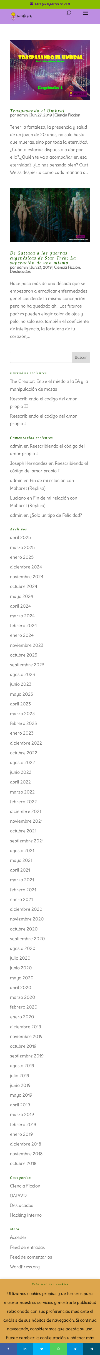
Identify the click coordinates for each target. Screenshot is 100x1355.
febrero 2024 (23, 625)
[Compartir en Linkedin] (25, 1349)
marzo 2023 (22, 713)
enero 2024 (22, 635)
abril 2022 (20, 782)
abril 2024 (20, 606)
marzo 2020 (22, 997)
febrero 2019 (23, 1124)
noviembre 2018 (26, 1153)
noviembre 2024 (26, 576)
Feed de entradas (27, 1247)
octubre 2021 (23, 831)
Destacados (20, 271)
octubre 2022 (23, 752)
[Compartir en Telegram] (75, 1349)
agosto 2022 (22, 762)
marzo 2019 (22, 1114)
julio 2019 (19, 1075)
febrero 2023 (23, 723)
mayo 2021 (21, 860)
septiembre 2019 (27, 1056)
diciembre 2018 (25, 1144)
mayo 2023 (21, 694)
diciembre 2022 (26, 743)
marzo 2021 (22, 879)
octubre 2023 (23, 655)
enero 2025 (22, 557)
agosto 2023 (22, 674)
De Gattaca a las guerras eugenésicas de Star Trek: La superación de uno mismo (43, 257)
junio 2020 (21, 967)
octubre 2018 (23, 1163)
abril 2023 (20, 704)
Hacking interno (26, 1215)
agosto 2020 (23, 948)
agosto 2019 (22, 1065)
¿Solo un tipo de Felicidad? (56, 515)
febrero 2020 (24, 1007)
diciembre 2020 (26, 909)
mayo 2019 (21, 1095)
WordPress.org (25, 1266)
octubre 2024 (23, 586)
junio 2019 (20, 1085)
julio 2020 (20, 958)
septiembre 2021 (27, 841)
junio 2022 (20, 772)
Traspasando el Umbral (37, 110)
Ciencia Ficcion (67, 115)
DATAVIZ (19, 1195)
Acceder (18, 1237)
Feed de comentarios (31, 1257)
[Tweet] (41, 1349)
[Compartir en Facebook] (8, 1349)
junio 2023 (20, 684)
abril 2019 (20, 1104)
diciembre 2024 (26, 567)
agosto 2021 (22, 850)
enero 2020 (22, 1016)
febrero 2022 (23, 801)
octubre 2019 (23, 1046)
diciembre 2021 (25, 811)
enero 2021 (21, 899)
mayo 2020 (22, 977)
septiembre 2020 (27, 938)
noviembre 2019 (26, 1036)
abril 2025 (20, 537)
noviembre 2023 (26, 645)
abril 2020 (20, 987)
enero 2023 (22, 733)
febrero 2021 (23, 889)
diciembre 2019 (25, 1026)
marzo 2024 (22, 615)
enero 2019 (21, 1134)
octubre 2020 (24, 929)
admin (22, 115)
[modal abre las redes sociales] (91, 1349)
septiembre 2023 (27, 664)
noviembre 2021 (26, 821)
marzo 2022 (22, 792)
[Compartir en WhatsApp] (58, 1349)
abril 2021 (20, 870)
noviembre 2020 (27, 919)
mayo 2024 (21, 596)
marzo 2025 (22, 547)
